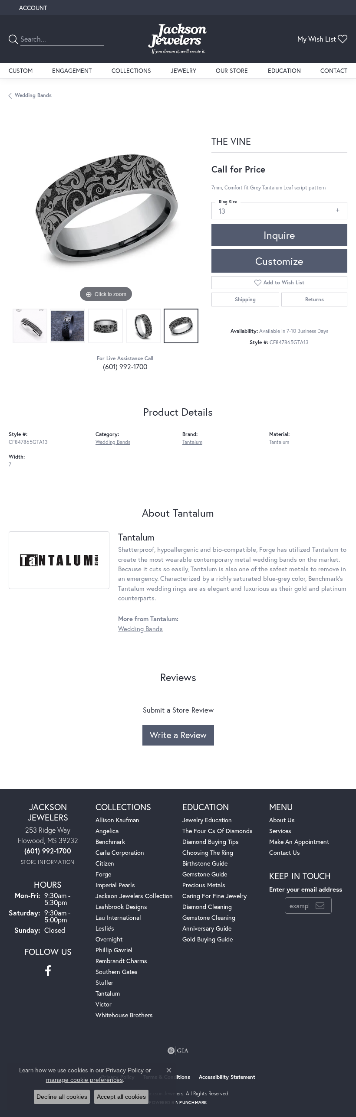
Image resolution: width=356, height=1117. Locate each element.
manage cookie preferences (84, 1079)
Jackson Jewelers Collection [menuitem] (134, 896)
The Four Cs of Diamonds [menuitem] (217, 831)
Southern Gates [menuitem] (117, 971)
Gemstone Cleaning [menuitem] (208, 917)
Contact (333, 70)
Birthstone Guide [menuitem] (204, 863)
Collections (131, 70)
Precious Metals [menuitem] (203, 885)
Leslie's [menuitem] (105, 928)
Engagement (72, 70)
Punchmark (193, 1102)
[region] (106, 208)
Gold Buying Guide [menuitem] (207, 939)
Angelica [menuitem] (107, 831)
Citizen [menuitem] (105, 863)
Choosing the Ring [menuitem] (207, 852)
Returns (314, 299)
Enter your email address (305, 889)
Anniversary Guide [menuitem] (206, 928)
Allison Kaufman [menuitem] (117, 820)
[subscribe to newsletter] (320, 905)
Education (284, 70)
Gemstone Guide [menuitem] (204, 874)
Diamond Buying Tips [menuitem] (210, 841)
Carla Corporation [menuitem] (120, 852)
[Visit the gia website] (178, 1050)
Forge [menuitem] (103, 874)
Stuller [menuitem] (104, 982)
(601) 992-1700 (125, 366)
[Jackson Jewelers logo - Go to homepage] (178, 39)
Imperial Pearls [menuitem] (115, 885)
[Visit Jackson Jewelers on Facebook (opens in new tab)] (48, 971)
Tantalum (192, 442)
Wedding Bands (33, 95)
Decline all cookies (61, 1096)
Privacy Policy (125, 1070)
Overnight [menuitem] (109, 939)
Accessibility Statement (227, 1077)
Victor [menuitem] (104, 1004)
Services (280, 831)
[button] (32, 7)
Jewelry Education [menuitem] (207, 820)
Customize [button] (279, 261)
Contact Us (284, 852)
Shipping (245, 299)
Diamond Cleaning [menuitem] (207, 906)
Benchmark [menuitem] (110, 841)
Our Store (232, 70)
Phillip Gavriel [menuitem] (114, 950)
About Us (282, 820)
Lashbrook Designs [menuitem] (121, 906)
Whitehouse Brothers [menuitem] (124, 1015)
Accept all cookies (121, 1096)
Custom (21, 70)
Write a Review (178, 735)
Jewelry (183, 70)
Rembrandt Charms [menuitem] (121, 961)
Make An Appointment (299, 841)
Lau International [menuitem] (118, 917)
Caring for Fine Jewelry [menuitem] (214, 896)
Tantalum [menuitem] (108, 993)
